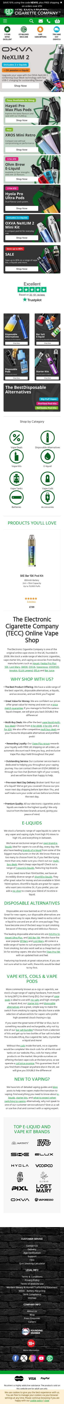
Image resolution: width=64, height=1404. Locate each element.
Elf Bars (24, 941)
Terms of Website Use (32, 1284)
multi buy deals (49, 729)
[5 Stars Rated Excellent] (7, 29)
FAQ (32, 1260)
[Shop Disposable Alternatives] (47, 438)
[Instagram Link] (32, 1358)
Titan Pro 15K (53, 952)
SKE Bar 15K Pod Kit (31, 576)
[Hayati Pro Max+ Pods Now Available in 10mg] (32, 124)
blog (55, 1087)
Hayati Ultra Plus (13, 937)
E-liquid (48, 466)
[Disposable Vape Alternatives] (16, 345)
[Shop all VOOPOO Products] (44, 1170)
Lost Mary (14, 667)
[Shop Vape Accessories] (47, 498)
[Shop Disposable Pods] (16, 380)
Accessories (47, 507)
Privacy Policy (32, 1280)
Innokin (13, 670)
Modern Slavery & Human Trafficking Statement (32, 1287)
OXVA (32, 667)
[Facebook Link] (15, 1358)
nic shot (16, 891)
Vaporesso (42, 667)
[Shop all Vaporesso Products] (44, 1204)
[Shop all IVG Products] (44, 1147)
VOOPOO (54, 667)
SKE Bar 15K (34, 937)
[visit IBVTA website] (32, 1331)
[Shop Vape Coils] (47, 479)
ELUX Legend (25, 670)
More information (31, 1350)
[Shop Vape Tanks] (16, 479)
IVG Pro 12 (54, 934)
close (46, 1400)
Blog (32, 1315)
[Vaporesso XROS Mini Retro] (32, 153)
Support (32, 1256)
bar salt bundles (24, 1030)
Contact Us (32, 1246)
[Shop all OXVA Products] (20, 1204)
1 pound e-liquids (25, 868)
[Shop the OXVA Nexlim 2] (32, 91)
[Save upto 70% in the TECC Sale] (32, 273)
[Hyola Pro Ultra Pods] (32, 212)
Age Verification (32, 1253)
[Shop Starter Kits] (47, 380)
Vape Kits (17, 466)
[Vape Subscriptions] (40, 29)
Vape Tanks (16, 488)
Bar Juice (49, 670)
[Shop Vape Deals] (16, 438)
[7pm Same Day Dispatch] (56, 29)
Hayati (36, 663)
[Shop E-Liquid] (47, 457)
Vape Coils (47, 488)
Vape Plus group (41, 743)
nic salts (35, 1000)
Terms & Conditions (32, 1277)
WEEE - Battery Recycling (32, 1291)
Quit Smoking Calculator (32, 1263)
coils (22, 1046)
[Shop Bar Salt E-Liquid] (47, 345)
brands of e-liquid (32, 850)
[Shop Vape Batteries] (16, 498)
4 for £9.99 (36, 726)
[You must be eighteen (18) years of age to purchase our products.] (31, 1343)
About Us (32, 1311)
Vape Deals (16, 447)
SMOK (24, 667)
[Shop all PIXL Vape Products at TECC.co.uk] (20, 1193)
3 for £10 (47, 726)
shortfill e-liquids (43, 877)
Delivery (32, 1249)
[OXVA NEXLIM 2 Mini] (32, 241)
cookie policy (36, 1400)
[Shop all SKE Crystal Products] (20, 1159)
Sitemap (32, 1298)
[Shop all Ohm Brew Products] (20, 1181)
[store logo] (32, 11)
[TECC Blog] (49, 1358)
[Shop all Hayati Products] (20, 1147)
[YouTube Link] (41, 1358)
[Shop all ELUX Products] (44, 1159)
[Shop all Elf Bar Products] (44, 1181)
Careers (32, 1322)
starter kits (33, 1003)
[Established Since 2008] (24, 29)
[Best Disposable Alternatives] (32, 411)
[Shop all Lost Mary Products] (44, 1193)
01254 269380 (49, 21)
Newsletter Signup (41, 21)
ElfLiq (37, 670)
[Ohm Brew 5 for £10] (32, 183)
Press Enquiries (32, 1318)
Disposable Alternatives (47, 447)
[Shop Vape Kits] (16, 457)
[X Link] (24, 1358)
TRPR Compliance (32, 1294)
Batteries (16, 507)
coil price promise (25, 1063)
